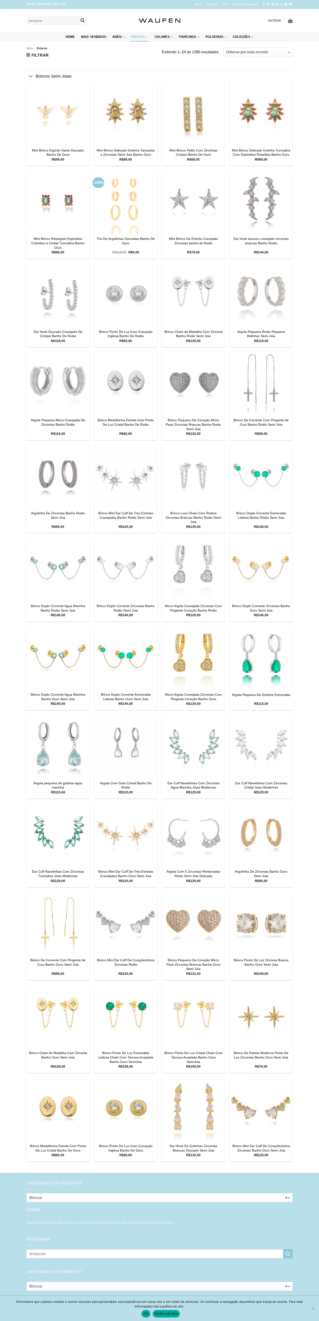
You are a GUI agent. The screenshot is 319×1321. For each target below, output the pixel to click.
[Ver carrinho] (290, 20)
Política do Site (166, 1313)
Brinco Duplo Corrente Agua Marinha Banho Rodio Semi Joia (58, 608)
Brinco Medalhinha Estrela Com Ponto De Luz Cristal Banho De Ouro (58, 1148)
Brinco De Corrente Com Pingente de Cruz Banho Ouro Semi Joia (57, 962)
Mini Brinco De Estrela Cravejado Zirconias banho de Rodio (193, 241)
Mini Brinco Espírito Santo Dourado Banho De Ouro (58, 152)
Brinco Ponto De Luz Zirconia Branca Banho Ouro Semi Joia (261, 962)
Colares (162, 37)
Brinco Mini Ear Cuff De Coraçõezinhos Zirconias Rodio (126, 962)
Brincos (138, 37)
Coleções (241, 37)
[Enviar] (82, 21)
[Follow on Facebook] (263, 4)
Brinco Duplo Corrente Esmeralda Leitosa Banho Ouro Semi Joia (126, 697)
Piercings (187, 37)
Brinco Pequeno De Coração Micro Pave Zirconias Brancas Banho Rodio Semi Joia (193, 424)
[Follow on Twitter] (272, 4)
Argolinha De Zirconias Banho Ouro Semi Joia (261, 874)
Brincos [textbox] (158, 1198)
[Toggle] (30, 77)
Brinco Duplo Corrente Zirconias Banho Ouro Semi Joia (261, 608)
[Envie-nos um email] (277, 4)
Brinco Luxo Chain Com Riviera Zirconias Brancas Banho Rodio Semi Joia (193, 517)
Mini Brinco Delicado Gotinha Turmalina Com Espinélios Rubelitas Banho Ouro (261, 152)
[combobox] (159, 1197)
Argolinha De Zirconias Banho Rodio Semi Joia (58, 515)
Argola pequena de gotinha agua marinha (58, 785)
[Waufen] (159, 20)
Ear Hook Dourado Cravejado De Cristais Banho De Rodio (58, 334)
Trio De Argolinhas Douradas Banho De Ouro (126, 241)
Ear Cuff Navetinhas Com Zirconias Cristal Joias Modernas (261, 785)
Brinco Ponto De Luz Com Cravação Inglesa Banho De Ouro (125, 1148)
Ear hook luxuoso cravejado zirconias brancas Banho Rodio (261, 241)
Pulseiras (214, 37)
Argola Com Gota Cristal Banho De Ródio (126, 785)
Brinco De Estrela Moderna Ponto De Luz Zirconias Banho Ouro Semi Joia (261, 1055)
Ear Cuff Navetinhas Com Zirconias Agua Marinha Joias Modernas (193, 785)
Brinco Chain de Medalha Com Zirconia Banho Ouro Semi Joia (58, 1055)
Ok (146, 1313)
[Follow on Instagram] (267, 4)
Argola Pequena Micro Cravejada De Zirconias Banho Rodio (58, 422)
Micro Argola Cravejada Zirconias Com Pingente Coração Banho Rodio (193, 608)
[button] (274, 20)
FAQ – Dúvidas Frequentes (240, 4)
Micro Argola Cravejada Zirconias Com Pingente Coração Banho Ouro (193, 697)
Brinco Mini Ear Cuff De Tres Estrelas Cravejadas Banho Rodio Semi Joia (125, 515)
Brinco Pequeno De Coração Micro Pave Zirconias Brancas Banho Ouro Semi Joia (193, 964)
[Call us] (281, 4)
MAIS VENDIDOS (93, 37)
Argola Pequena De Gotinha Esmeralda (261, 695)
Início (29, 48)
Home (70, 37)
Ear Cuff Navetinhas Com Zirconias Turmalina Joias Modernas (58, 874)
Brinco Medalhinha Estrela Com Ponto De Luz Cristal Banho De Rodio (126, 422)
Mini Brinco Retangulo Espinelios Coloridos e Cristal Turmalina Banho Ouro (58, 243)
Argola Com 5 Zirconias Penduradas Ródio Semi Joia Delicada (193, 874)
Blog (198, 4)
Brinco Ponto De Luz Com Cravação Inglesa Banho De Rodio (125, 334)
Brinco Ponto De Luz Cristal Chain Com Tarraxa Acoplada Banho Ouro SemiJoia (193, 1057)
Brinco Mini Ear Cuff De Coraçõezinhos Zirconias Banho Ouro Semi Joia (261, 1148)
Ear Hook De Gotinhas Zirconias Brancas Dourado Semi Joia (193, 1148)
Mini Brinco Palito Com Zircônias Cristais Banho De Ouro (193, 152)
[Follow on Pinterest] (285, 4)
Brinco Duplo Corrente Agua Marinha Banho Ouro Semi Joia (58, 697)
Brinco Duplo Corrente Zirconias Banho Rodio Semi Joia (126, 608)
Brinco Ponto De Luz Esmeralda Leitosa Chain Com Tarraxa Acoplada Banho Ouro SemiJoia (125, 1057)
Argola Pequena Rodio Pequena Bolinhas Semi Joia (261, 334)
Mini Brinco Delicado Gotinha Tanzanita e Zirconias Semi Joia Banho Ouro (126, 152)
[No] (312, 1310)
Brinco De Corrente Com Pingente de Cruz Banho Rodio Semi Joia (261, 422)
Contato (211, 4)
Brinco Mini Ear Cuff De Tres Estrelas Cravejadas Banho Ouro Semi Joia (125, 874)
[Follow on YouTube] (290, 4)
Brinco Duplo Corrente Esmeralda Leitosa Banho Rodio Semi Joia (261, 515)
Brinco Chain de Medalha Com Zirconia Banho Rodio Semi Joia (193, 334)
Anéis (117, 37)
